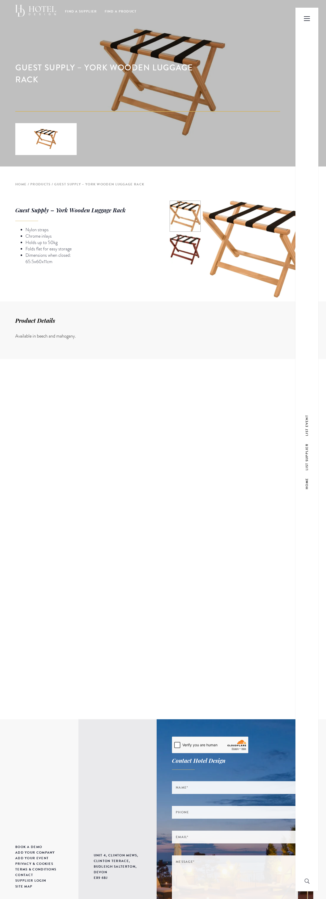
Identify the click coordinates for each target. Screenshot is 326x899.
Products (40, 184)
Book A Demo (28, 847)
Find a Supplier (81, 11)
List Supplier (306, 457)
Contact (24, 875)
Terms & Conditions (35, 869)
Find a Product (121, 11)
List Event (306, 425)
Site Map (23, 886)
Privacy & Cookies (34, 863)
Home (20, 184)
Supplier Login (30, 880)
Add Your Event (32, 858)
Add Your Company (35, 852)
